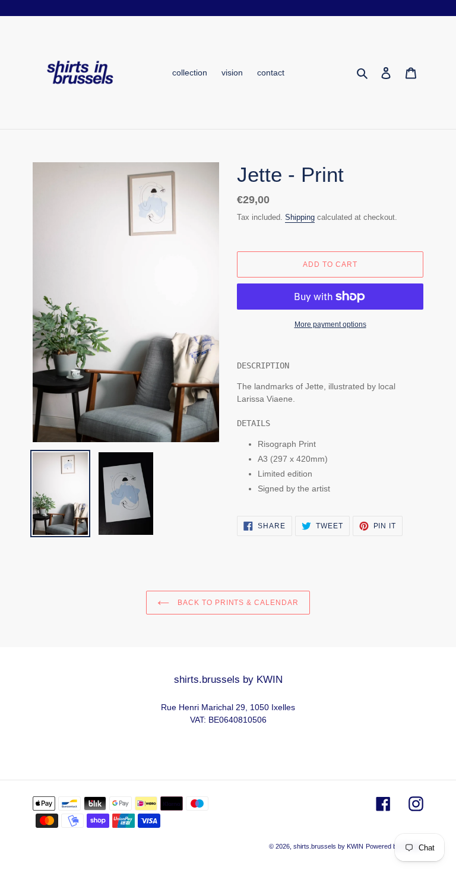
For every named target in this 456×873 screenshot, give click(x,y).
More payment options (330, 324)
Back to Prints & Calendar (237, 602)
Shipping (300, 217)
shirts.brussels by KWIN (328, 846)
